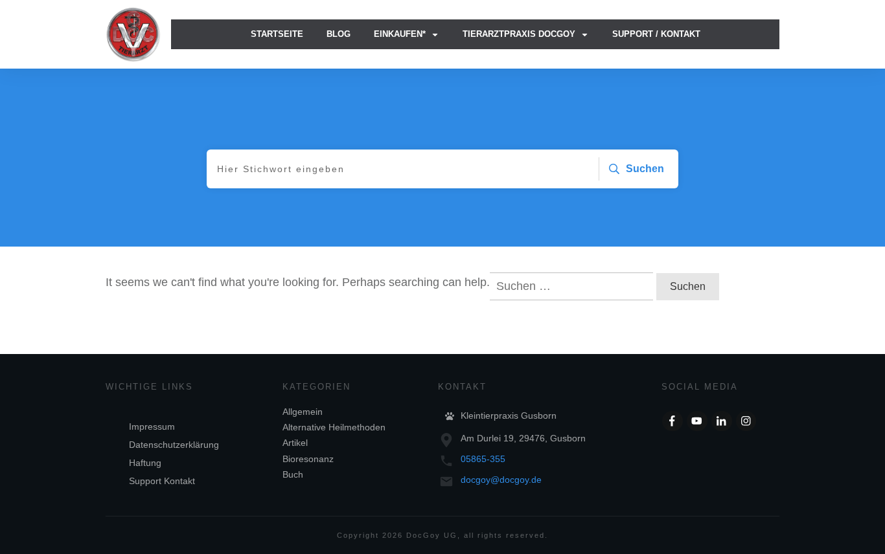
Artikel (295, 443)
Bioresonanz (308, 459)
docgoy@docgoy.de (501, 479)
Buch (292, 474)
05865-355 (483, 459)
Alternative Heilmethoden (333, 427)
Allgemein (302, 411)
